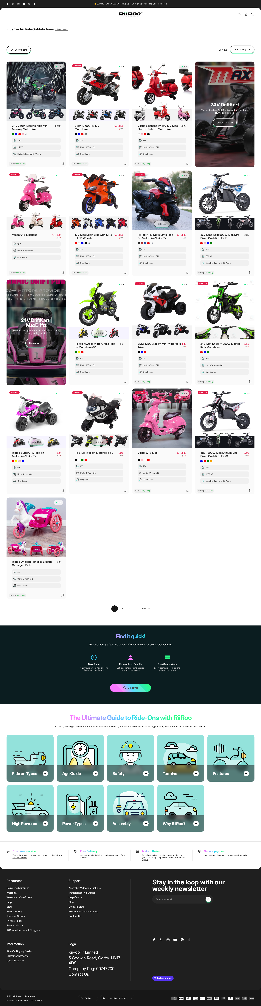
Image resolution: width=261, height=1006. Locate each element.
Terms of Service (16, 916)
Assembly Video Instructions (85, 888)
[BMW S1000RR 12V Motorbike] (99, 91)
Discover (133, 688)
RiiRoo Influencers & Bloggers (23, 930)
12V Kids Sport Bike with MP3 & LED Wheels (93, 236)
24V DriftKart (224, 105)
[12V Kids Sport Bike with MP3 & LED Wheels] (99, 200)
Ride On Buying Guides (19, 951)
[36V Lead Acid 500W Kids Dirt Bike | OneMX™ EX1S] (224, 200)
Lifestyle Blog (76, 906)
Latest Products (15, 960)
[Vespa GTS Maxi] (162, 418)
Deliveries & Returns (18, 888)
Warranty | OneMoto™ (19, 897)
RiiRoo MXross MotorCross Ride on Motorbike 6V (95, 345)
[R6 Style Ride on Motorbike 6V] (99, 418)
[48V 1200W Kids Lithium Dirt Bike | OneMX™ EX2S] (224, 418)
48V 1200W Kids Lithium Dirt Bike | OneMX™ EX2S (218, 454)
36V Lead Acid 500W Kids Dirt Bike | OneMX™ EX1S (219, 236)
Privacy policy (23, 1000)
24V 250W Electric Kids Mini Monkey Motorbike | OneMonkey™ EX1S (30, 127)
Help (9, 902)
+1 (26, 134)
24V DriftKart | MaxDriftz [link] (36, 322)
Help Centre (75, 897)
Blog (9, 906)
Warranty (12, 892)
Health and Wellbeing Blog (83, 911)
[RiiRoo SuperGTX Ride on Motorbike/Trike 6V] (36, 418)
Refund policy (12, 1000)
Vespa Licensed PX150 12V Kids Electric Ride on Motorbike (158, 127)
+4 (152, 243)
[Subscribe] (208, 899)
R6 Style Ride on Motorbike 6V (94, 452)
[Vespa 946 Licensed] (36, 200)
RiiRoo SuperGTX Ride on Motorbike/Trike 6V (28, 454)
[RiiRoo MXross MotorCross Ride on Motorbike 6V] (99, 309)
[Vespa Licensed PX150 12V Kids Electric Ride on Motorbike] (162, 91)
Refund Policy (14, 911)
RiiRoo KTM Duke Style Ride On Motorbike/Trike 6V (155, 236)
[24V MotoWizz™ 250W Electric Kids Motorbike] (224, 309)
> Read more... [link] (61, 29)
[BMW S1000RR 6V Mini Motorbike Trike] (162, 309)
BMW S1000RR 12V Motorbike (87, 127)
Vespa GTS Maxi (148, 452)
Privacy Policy (14, 920)
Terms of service (36, 1000)
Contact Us (75, 916)
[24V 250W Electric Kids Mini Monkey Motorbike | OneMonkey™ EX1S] (36, 91)
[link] (36, 343)
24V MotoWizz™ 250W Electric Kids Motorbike (220, 345)
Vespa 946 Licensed (24, 234)
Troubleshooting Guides (82, 892)
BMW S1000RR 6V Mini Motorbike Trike (159, 345)
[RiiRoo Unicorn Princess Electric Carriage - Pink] (36, 527)
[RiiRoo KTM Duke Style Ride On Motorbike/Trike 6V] (162, 200)
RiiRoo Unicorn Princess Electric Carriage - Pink (32, 563)
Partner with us (15, 925)
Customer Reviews (17, 955)
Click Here (162, 4)
